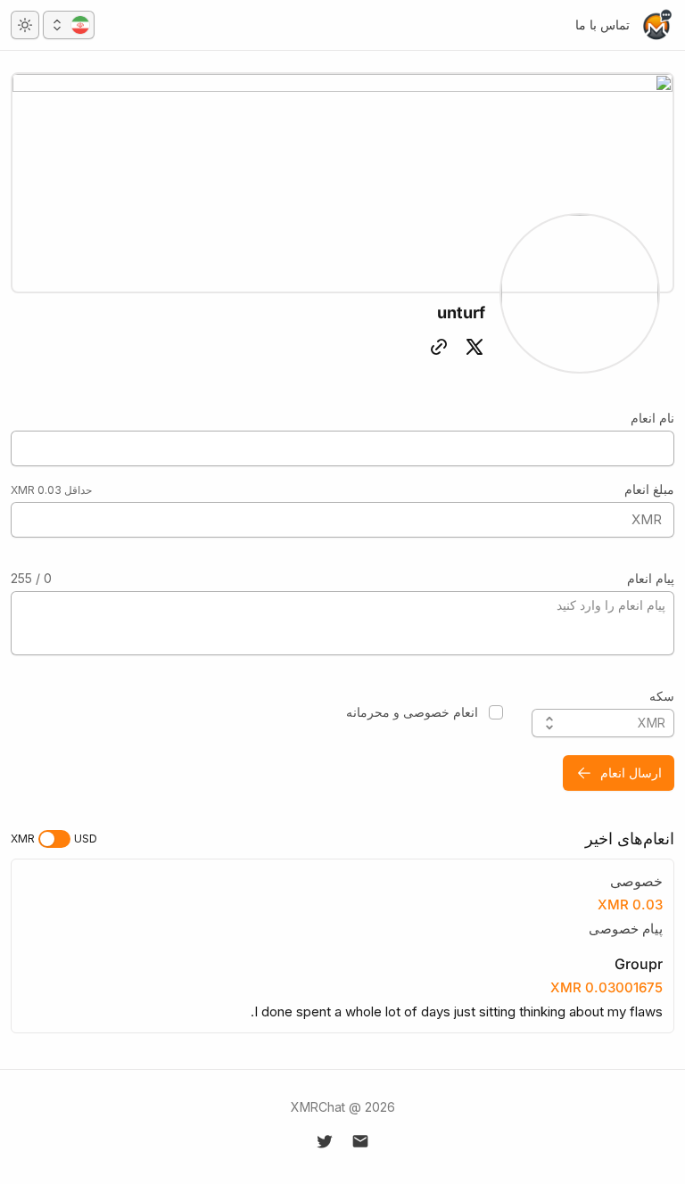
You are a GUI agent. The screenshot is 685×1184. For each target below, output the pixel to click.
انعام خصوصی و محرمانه (412, 711)
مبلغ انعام (649, 489)
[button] (69, 25)
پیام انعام (650, 578)
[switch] (54, 839)
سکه (661, 695)
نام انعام (652, 417)
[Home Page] (656, 25)
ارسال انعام (631, 772)
